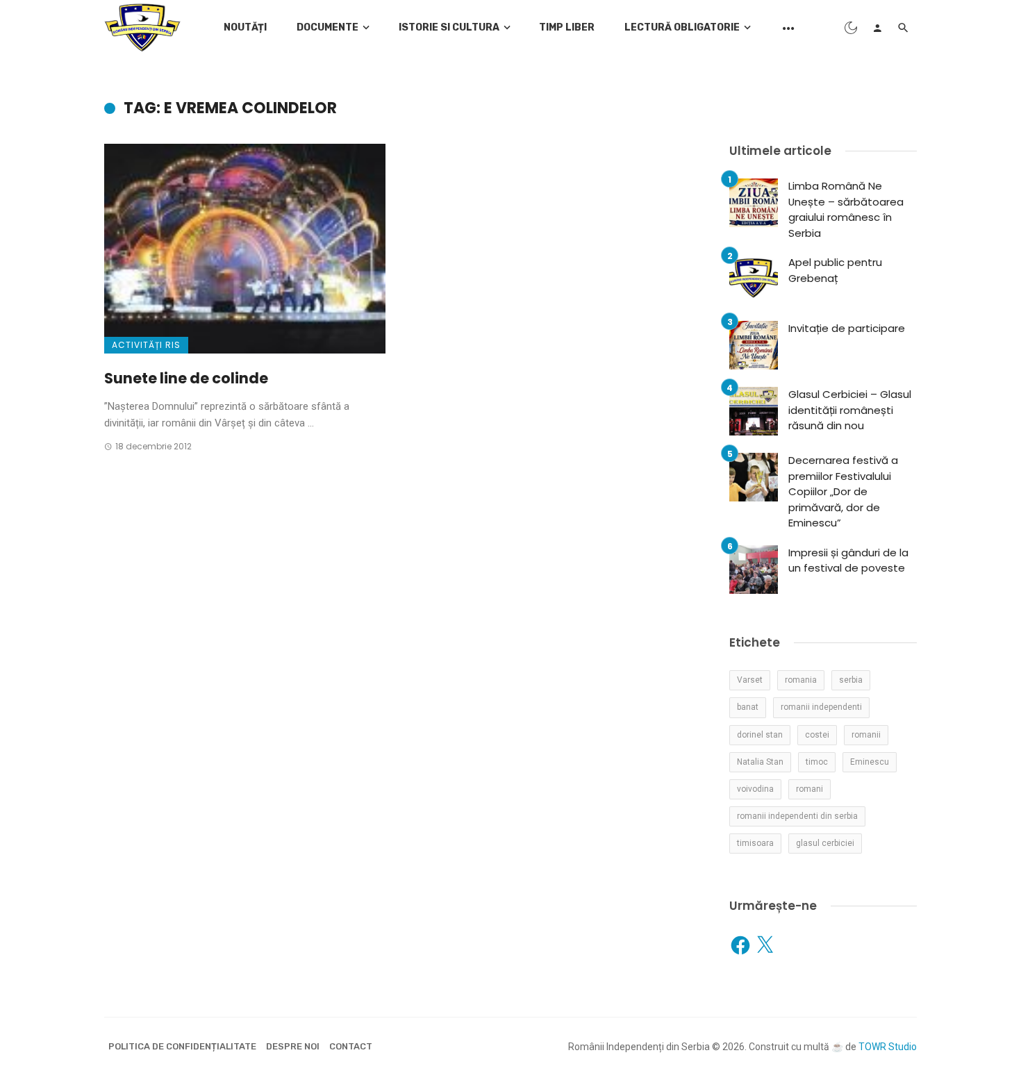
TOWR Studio (887, 1046)
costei (817, 735)
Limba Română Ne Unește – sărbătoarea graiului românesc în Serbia (846, 209)
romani (809, 789)
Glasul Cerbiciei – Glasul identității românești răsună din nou (849, 410)
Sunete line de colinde (186, 378)
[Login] (877, 28)
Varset (750, 680)
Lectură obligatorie (682, 27)
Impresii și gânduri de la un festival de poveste (848, 560)
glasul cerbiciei (825, 843)
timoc (817, 762)
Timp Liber (567, 27)
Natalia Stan (760, 762)
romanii (866, 735)
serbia (851, 680)
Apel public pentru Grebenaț (835, 270)
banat (747, 707)
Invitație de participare (846, 328)
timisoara (755, 843)
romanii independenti (821, 707)
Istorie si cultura (449, 27)
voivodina (755, 789)
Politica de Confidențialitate (182, 1046)
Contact (350, 1046)
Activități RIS (146, 345)
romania (801, 680)
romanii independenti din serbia (797, 816)
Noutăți (245, 27)
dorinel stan (760, 735)
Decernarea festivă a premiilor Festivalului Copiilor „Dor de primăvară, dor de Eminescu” (843, 491)
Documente (327, 27)
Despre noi (292, 1046)
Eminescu (869, 762)
